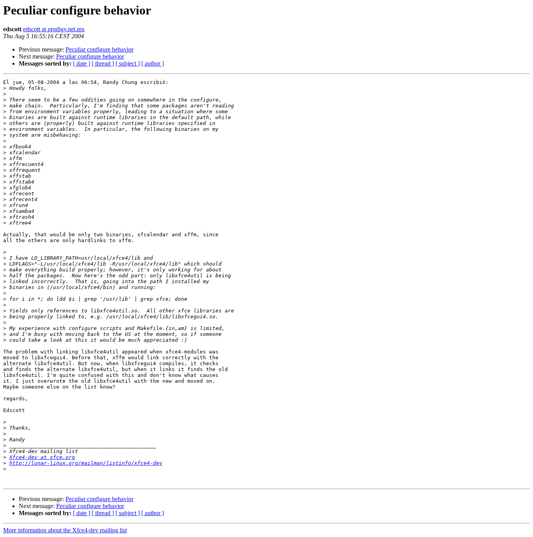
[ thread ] (103, 63)
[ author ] (152, 63)
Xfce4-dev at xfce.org (42, 457)
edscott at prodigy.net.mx (54, 29)
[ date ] (81, 63)
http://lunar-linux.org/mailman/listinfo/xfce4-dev (85, 463)
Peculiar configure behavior (99, 49)
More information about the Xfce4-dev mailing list (65, 530)
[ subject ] (127, 63)
